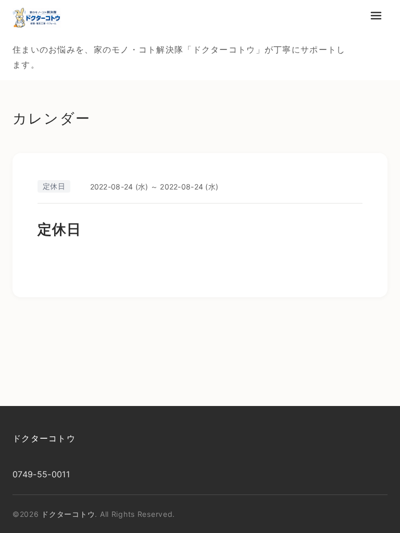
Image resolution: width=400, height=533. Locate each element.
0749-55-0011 (41, 474)
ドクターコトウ (44, 438)
